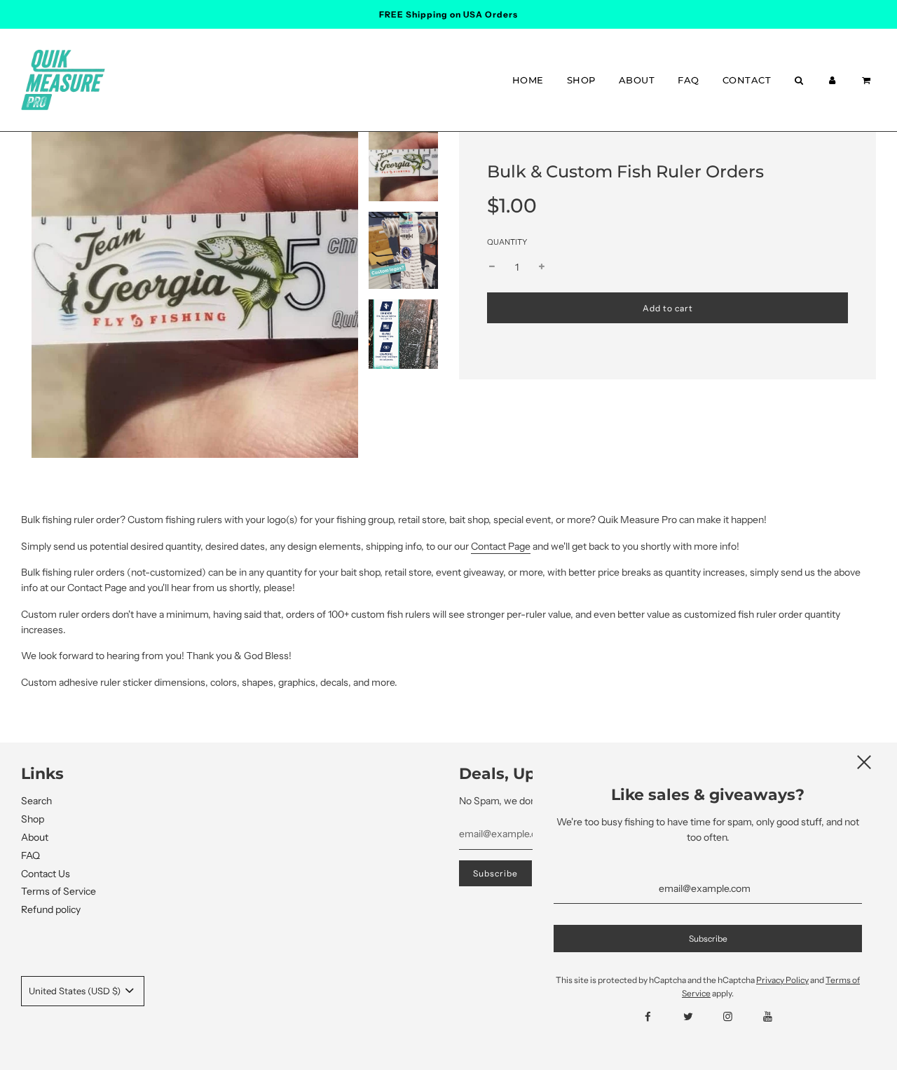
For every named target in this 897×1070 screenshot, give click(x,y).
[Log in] (832, 80)
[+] (542, 267)
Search (36, 800)
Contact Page (500, 546)
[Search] (798, 80)
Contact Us (45, 873)
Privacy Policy (782, 980)
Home (528, 80)
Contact (747, 80)
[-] (492, 267)
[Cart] (867, 80)
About (637, 80)
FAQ (688, 80)
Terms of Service (58, 891)
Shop (581, 80)
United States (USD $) (76, 990)
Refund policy (51, 909)
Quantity (507, 242)
